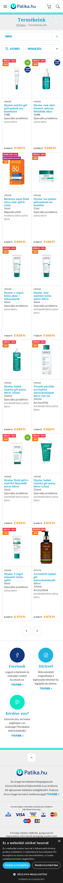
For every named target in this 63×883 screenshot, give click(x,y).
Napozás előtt (12, 212)
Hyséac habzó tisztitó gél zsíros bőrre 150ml (44, 483)
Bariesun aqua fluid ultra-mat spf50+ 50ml (16, 202)
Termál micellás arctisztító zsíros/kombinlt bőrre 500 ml (44, 391)
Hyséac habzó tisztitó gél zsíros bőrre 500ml (15, 389)
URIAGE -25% (9, 61)
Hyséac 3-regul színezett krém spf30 (13, 577)
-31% (5, 162)
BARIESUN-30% (10, 154)
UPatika (20, 25)
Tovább (16, 684)
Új (27, 62)
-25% (35, 64)
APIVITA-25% (39, 529)
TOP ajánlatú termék (27, 70)
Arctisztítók (41, 402)
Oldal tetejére (31, 757)
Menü (5, 6)
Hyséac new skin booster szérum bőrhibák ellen (44, 108)
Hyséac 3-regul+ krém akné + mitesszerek (14, 295)
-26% (5, 64)
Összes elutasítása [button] (46, 865)
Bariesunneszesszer (11, 158)
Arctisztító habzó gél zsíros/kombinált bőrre (45, 579)
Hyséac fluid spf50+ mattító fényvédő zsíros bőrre (16, 483)
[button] (31, 874)
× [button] (59, 841)
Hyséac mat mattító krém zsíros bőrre (42, 295)
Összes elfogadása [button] (16, 865)
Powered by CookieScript (32, 879)
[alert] (31, 860)
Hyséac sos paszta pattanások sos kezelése (45, 202)
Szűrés (15, 48)
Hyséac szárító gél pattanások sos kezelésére (15, 108)
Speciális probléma (16, 118)
